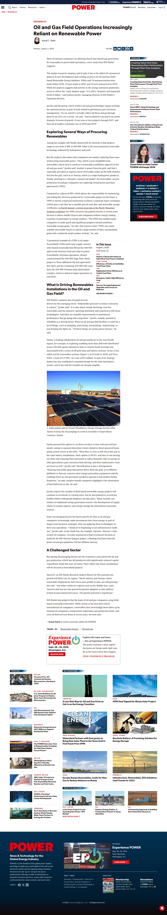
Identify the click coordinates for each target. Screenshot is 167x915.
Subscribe (129, 889)
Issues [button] (42, 7)
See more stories (104, 293)
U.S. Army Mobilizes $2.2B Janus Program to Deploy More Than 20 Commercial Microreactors (45, 696)
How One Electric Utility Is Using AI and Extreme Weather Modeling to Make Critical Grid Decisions (146, 127)
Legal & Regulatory (42, 741)
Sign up (151, 887)
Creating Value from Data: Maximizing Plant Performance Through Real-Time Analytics (146, 84)
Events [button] (22, 7)
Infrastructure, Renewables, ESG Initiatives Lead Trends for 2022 (135, 779)
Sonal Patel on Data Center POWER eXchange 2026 (144, 165)
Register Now (57, 654)
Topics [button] (14, 7)
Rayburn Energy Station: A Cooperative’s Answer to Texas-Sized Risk (108, 811)
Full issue (101, 250)
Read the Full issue (71, 816)
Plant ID (129, 7)
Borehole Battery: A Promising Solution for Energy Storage (135, 739)
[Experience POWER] (131, 2)
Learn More (120, 862)
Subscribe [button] (151, 7)
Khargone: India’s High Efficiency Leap (110, 279)
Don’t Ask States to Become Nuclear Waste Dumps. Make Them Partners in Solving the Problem (45, 813)
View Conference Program (99, 656)
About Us (88, 879)
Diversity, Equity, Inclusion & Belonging (78, 884)
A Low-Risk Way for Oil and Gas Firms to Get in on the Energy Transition (83, 703)
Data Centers (39, 792)
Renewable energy (70, 629)
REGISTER (133, 96)
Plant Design (101, 261)
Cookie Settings (70, 887)
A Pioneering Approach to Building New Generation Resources (142, 810)
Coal (98, 254)
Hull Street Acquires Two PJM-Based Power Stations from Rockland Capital (45, 712)
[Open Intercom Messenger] (162, 908)
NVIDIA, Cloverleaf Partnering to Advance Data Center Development (45, 796)
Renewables (12, 12)
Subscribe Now (146, 216)
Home (4, 12)
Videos (134, 141)
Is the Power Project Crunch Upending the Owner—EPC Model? (74, 811)
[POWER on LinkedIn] (27, 885)
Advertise (141, 7)
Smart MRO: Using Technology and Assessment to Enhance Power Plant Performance (145, 109)
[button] (3, 7)
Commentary (38, 808)
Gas (35, 708)
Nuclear (37, 674)
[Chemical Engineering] (114, 2)
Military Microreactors (44, 691)
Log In (160, 7)
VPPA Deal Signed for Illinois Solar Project (134, 701)
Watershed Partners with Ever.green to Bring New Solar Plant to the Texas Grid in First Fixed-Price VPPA (84, 741)
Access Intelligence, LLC (78, 903)
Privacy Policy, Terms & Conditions (76, 882)
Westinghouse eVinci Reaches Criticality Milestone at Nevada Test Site (44, 763)
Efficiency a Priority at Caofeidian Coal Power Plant (110, 265)
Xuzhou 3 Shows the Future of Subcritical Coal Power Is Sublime (110, 257)
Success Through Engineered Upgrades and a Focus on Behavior (108, 287)
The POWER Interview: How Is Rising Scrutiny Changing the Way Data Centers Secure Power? (45, 747)
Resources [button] (32, 7)
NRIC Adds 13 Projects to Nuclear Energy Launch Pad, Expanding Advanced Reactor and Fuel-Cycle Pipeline (45, 781)
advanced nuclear (41, 775)
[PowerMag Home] (83, 7)
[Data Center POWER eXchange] (149, 2)
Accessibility (82, 887)
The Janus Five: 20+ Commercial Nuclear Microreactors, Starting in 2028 (44, 680)
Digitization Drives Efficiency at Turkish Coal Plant (109, 272)
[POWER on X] (23, 885)
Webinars (135, 58)
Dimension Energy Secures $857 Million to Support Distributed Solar (45, 729)
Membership (78, 879)
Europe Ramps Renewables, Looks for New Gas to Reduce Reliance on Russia (85, 779)
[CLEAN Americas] (161, 2)
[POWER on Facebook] (19, 885)
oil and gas (87, 629)
